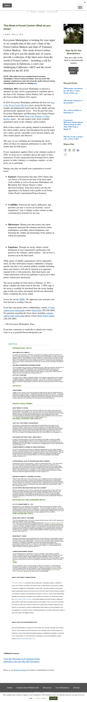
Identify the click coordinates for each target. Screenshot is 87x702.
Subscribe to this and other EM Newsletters (22, 661)
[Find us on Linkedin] (11, 664)
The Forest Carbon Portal (19, 583)
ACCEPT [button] (53, 698)
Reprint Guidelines (20, 670)
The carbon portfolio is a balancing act (73, 111)
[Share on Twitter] (69, 150)
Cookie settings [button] (40, 698)
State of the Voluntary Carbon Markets (27, 117)
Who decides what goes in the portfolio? (73, 101)
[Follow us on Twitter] (8, 664)
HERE (22, 299)
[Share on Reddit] (74, 150)
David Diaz (36, 310)
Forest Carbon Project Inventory (22, 599)
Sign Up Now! (74, 70)
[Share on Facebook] (65, 150)
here (35, 83)
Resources (47, 687)
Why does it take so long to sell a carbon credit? (73, 137)
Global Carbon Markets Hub (27, 687)
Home (9, 687)
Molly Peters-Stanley (46, 315)
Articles (76, 687)
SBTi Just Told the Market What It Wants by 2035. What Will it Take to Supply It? (73, 124)
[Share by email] (65, 154)
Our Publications (62, 687)
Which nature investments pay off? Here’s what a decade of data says (73, 90)
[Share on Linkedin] (78, 150)
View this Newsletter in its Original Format (22, 658)
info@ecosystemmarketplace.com (25, 638)
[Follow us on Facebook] (5, 664)
